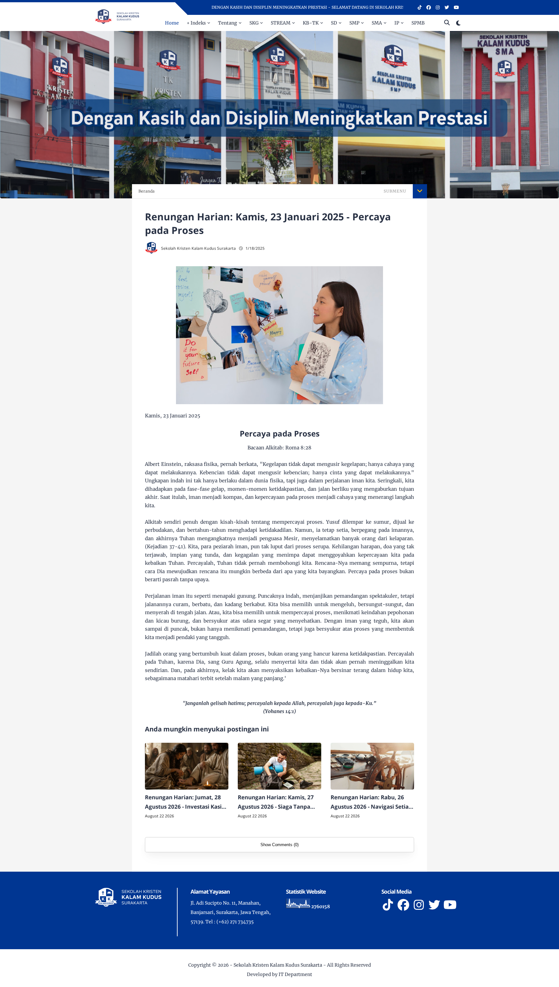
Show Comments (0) (279, 844)
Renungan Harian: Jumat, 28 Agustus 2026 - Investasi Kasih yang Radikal (185, 802)
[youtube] (456, 7)
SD (334, 23)
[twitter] (446, 7)
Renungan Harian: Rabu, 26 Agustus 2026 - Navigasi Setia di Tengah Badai (370, 802)
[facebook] (428, 7)
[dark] (458, 23)
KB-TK (311, 23)
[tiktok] (420, 7)
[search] (447, 23)
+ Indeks (196, 23)
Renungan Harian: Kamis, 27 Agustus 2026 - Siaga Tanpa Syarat (276, 802)
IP (396, 23)
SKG (253, 23)
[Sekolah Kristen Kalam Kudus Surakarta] (117, 16)
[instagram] (438, 7)
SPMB (418, 23)
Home (172, 23)
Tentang (227, 23)
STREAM (280, 23)
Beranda (146, 191)
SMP (354, 23)
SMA (377, 23)
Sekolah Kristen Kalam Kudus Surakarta (278, 965)
